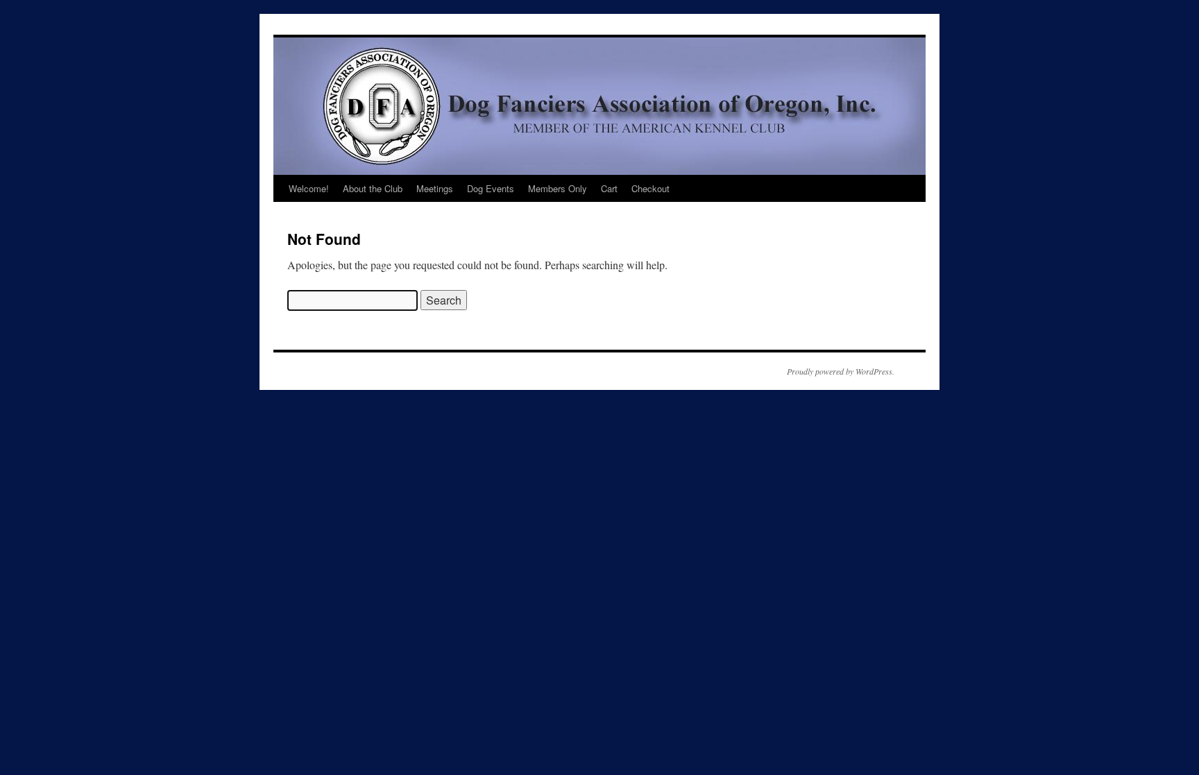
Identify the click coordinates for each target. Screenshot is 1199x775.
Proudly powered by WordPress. (840, 371)
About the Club (372, 188)
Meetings (434, 188)
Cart (609, 188)
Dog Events (490, 188)
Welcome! (309, 188)
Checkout (650, 188)
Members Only (557, 188)
